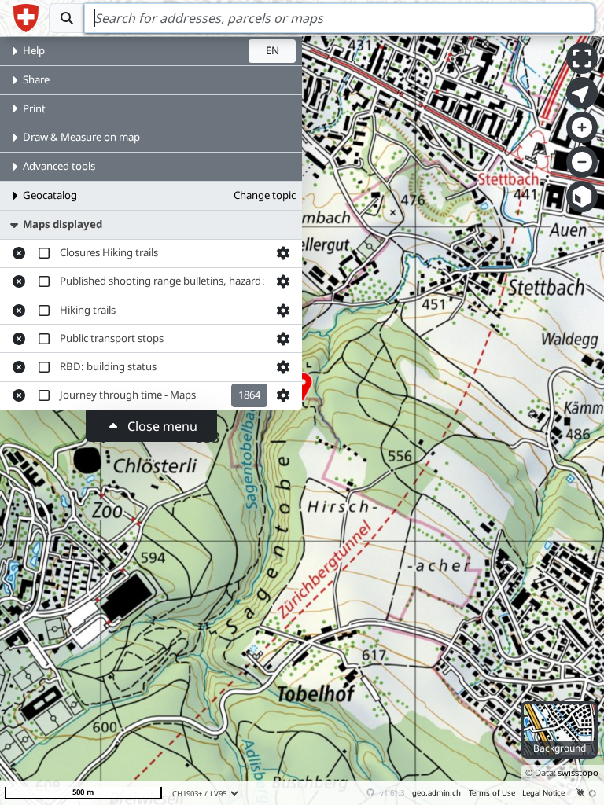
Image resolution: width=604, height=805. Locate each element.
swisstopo (578, 772)
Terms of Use (492, 793)
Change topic (265, 195)
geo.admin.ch (436, 793)
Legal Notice (543, 793)
